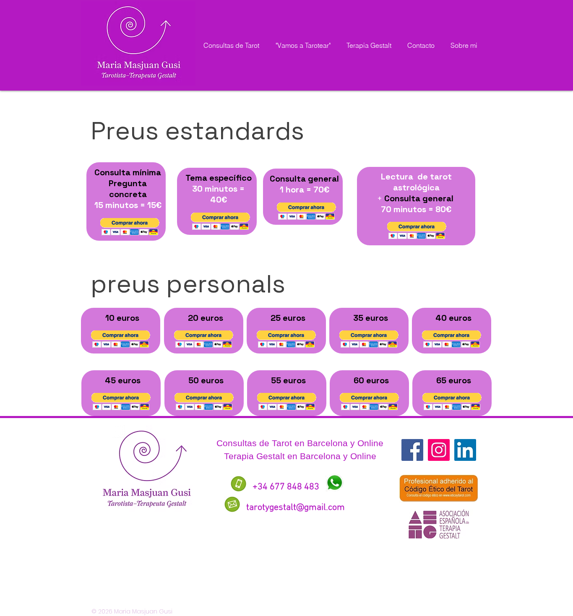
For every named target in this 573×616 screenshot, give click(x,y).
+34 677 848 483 (286, 487)
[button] (129, 227)
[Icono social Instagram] (439, 450)
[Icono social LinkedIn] (465, 450)
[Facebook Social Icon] (412, 450)
